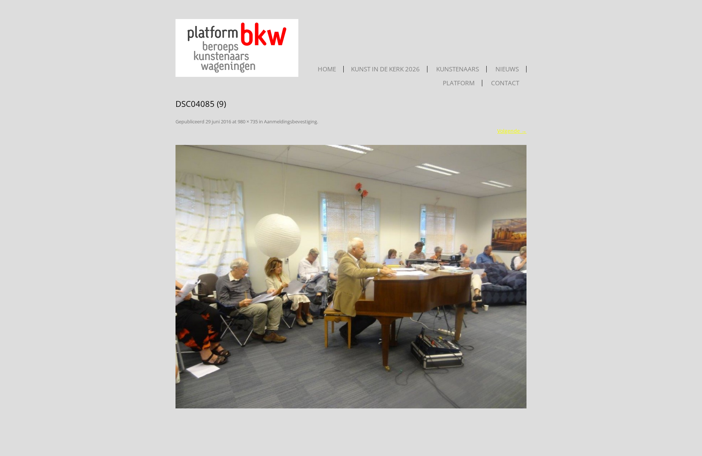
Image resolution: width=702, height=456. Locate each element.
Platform (459, 83)
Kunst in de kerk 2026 (385, 69)
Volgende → (511, 130)
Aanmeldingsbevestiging (290, 121)
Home (327, 69)
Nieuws (507, 69)
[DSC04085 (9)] (351, 276)
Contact (505, 83)
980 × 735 (248, 121)
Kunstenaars (457, 69)
